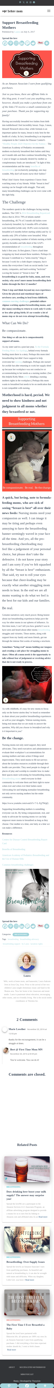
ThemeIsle (36, 1381)
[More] (46, 43)
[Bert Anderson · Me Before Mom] (13, 10)
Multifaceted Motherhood (33, 1367)
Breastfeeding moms (11, 778)
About (12, 1367)
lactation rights (37, 944)
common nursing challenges (15, 301)
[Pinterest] (20, 2)
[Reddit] (33, 43)
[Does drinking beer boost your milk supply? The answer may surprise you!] (27, 1169)
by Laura (25, 944)
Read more (43, 1217)
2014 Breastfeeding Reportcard (36, 213)
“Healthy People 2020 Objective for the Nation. (24, 144)
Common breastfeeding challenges (18, 865)
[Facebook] (34, 2)
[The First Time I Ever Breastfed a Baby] (27, 1302)
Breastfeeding (21, 934)
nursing (18, 362)
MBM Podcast (27, 1374)
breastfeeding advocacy (29, 939)
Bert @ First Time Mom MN (26, 1049)
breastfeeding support (11, 944)
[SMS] (27, 43)
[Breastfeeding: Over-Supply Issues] (27, 1239)
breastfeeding (26, 247)
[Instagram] (30, 2)
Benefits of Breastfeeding (13, 849)
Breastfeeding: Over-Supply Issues (25, 1261)
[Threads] (27, 2)
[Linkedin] (21, 43)
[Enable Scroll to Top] (48, 1382)
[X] (23, 2)
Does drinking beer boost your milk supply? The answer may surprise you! (26, 1195)
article (27, 377)
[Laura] (27, 961)
